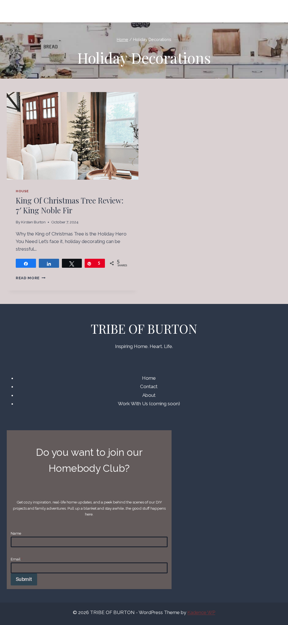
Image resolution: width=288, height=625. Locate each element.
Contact (149, 386)
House (22, 191)
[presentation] (72, 136)
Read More (31, 278)
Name (16, 533)
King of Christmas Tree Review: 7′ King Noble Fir (69, 205)
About (149, 395)
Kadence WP (201, 612)
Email (16, 559)
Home (149, 378)
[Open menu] (274, 11)
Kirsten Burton (33, 222)
